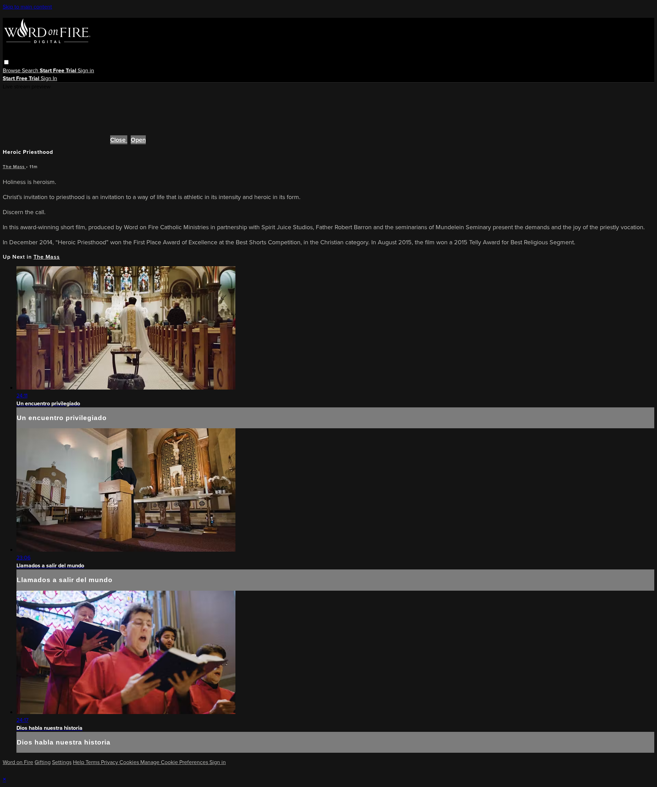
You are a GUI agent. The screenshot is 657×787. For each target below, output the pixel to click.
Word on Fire (18, 762)
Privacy (110, 762)
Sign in (86, 70)
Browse (12, 70)
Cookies (129, 762)
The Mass (14, 166)
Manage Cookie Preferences (174, 762)
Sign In (49, 78)
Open (138, 139)
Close (118, 139)
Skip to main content (27, 7)
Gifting (43, 762)
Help (79, 762)
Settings (62, 762)
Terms (93, 762)
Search (31, 70)
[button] (6, 62)
